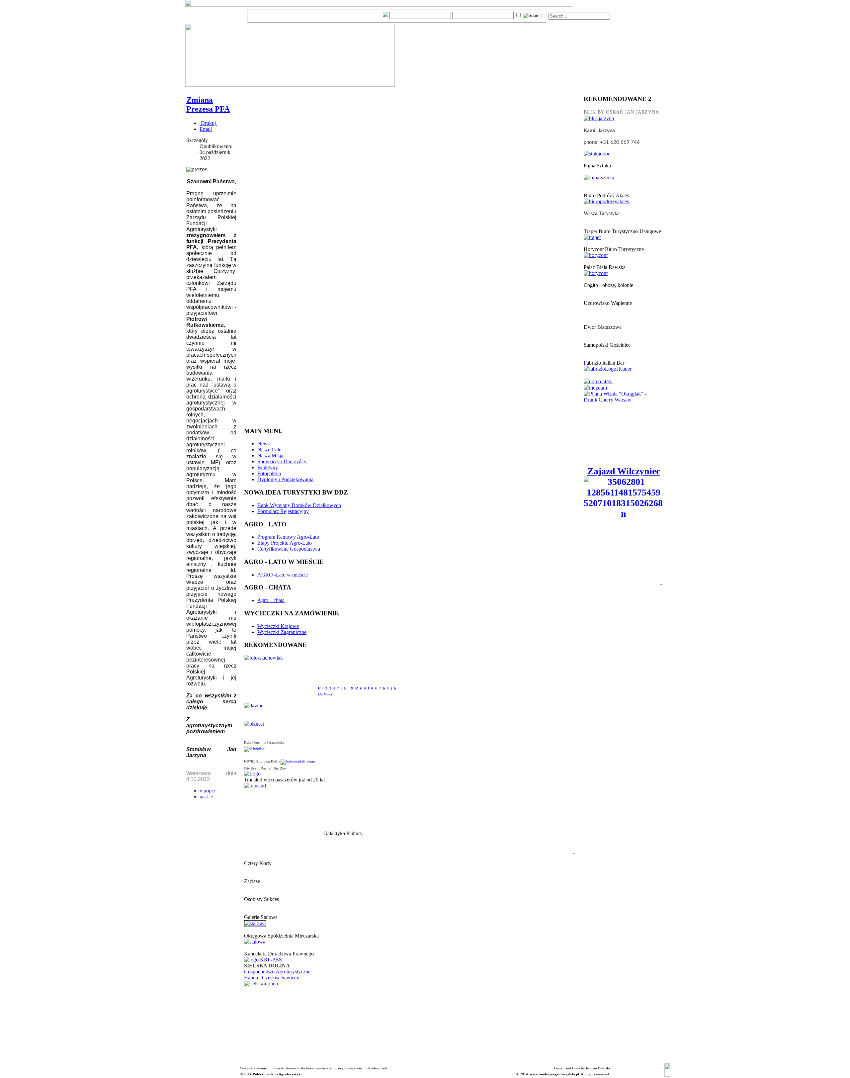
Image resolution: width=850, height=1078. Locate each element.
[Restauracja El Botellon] (254, 748)
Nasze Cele (269, 449)
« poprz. (208, 790)
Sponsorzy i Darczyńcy (281, 461)
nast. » (206, 796)
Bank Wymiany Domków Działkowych (299, 505)
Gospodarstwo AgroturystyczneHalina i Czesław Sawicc (277, 974)
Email (206, 129)
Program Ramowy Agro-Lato (288, 537)
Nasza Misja (270, 455)
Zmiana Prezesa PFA (208, 104)
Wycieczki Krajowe (278, 626)
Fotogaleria (269, 473)
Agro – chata (271, 600)
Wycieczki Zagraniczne (281, 632)
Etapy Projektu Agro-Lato (284, 543)
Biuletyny (267, 467)
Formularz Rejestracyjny (283, 511)
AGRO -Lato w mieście (282, 575)
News (263, 443)
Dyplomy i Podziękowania (285, 479)
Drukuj (208, 123)
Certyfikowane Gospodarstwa (288, 549)
